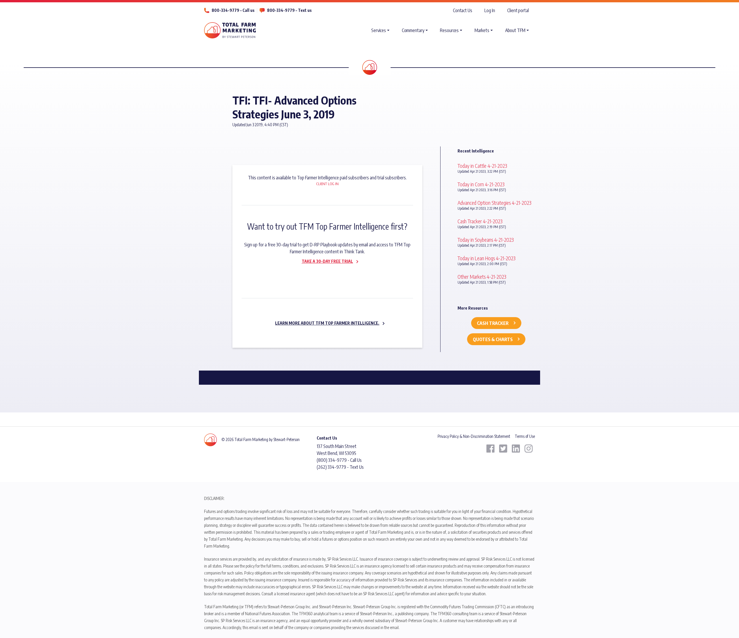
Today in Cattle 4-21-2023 (482, 165)
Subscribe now (323, 273)
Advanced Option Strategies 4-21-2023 (494, 202)
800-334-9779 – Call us (233, 10)
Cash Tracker (493, 323)
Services (378, 30)
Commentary (413, 30)
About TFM (515, 30)
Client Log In (327, 183)
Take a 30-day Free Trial (327, 261)
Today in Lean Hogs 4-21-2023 (487, 258)
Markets (482, 30)
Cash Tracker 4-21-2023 (480, 221)
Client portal (518, 10)
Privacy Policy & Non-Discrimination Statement (474, 436)
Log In (489, 10)
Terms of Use (525, 436)
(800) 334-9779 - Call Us (339, 460)
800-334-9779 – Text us (289, 10)
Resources (449, 30)
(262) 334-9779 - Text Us (340, 467)
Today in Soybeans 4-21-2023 (486, 239)
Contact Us (462, 10)
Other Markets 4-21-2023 (482, 276)
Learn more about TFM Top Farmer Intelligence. (327, 323)
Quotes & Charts (493, 339)
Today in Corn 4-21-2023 (481, 184)
